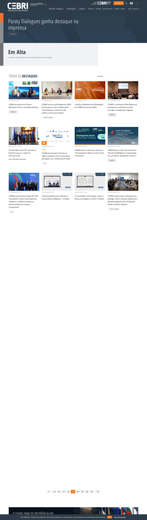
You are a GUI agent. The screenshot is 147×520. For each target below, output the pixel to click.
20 (87, 492)
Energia (13, 112)
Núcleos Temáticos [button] (56, 8)
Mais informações (120, 517)
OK (110, 517)
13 (54, 492)
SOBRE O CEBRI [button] (119, 9)
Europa (112, 160)
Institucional (48, 117)
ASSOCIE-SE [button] (118, 3)
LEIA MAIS (13, 34)
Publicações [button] (71, 8)
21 (92, 492)
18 (78, 492)
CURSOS (98, 9)
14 (59, 492)
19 (82, 492)
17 (73, 492)
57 (98, 492)
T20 (45, 163)
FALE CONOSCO (133, 9)
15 (64, 492)
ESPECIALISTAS (108, 9)
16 (68, 492)
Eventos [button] (82, 8)
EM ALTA (91, 9)
